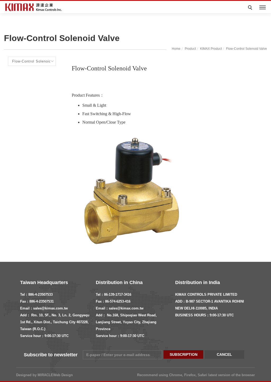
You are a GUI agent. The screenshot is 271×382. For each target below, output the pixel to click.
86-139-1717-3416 (117, 294)
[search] (251, 8)
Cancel (224, 354)
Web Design (63, 375)
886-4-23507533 (40, 294)
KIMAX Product (211, 49)
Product (190, 49)
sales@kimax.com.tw (50, 308)
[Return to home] (34, 7)
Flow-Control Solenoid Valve (246, 49)
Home (176, 49)
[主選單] (262, 8)
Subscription (183, 354)
